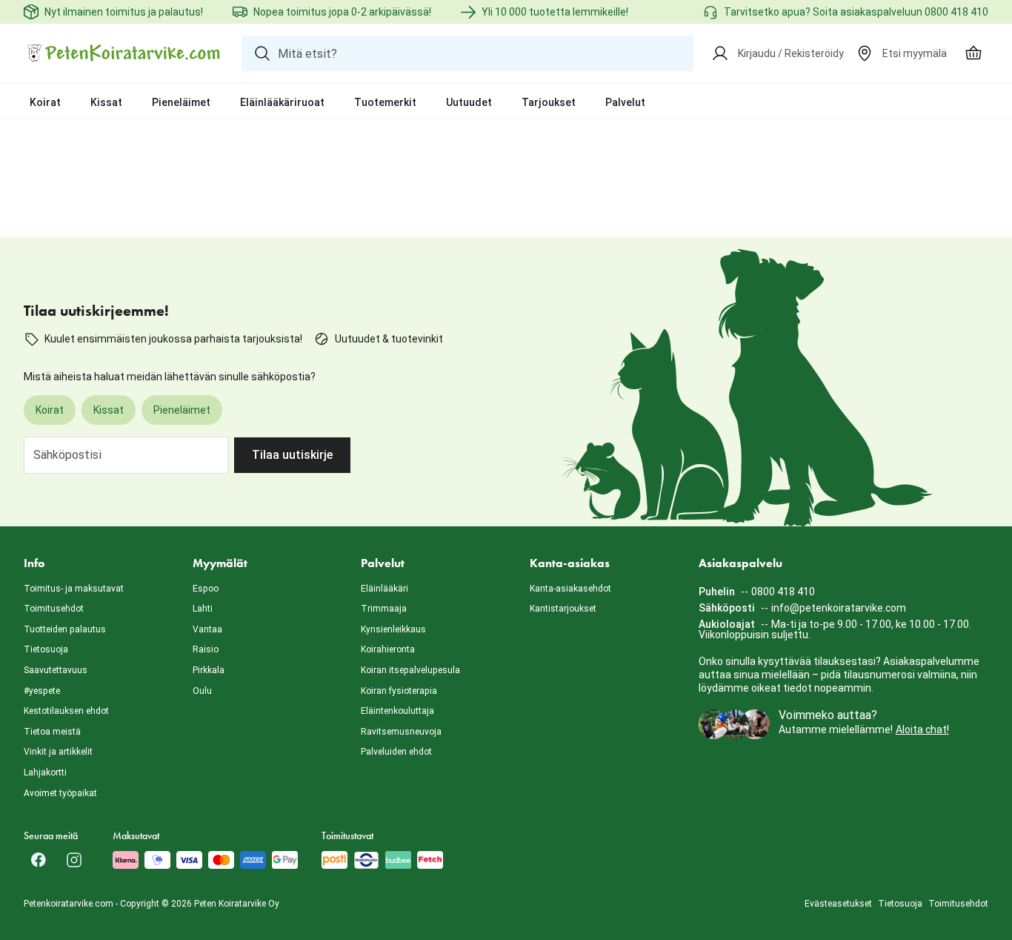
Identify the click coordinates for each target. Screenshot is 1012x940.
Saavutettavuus (55, 670)
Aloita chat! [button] (922, 729)
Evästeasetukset (838, 903)
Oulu (202, 691)
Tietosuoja (46, 649)
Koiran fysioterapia (399, 691)
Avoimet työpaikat (60, 793)
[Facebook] (38, 860)
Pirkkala (208, 670)
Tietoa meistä (52, 731)
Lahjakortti (45, 772)
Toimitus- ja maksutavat (74, 588)
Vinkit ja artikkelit (58, 752)
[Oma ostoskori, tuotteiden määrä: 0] (973, 53)
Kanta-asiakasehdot (570, 588)
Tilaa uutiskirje (292, 455)
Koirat (45, 102)
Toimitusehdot (54, 608)
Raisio (206, 649)
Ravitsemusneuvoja (401, 731)
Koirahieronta (388, 649)
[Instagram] (74, 860)
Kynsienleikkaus (393, 629)
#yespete (42, 691)
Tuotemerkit (385, 102)
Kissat (106, 102)
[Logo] (124, 53)
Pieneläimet (181, 102)
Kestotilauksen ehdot (66, 711)
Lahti (203, 608)
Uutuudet (469, 102)
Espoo (206, 588)
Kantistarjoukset (563, 608)
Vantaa (207, 629)
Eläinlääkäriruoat (282, 102)
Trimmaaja (384, 608)
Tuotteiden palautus (65, 629)
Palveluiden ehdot (396, 752)
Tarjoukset (549, 102)
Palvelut (625, 102)
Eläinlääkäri (384, 588)
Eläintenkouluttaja (397, 711)
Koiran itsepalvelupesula (410, 670)
